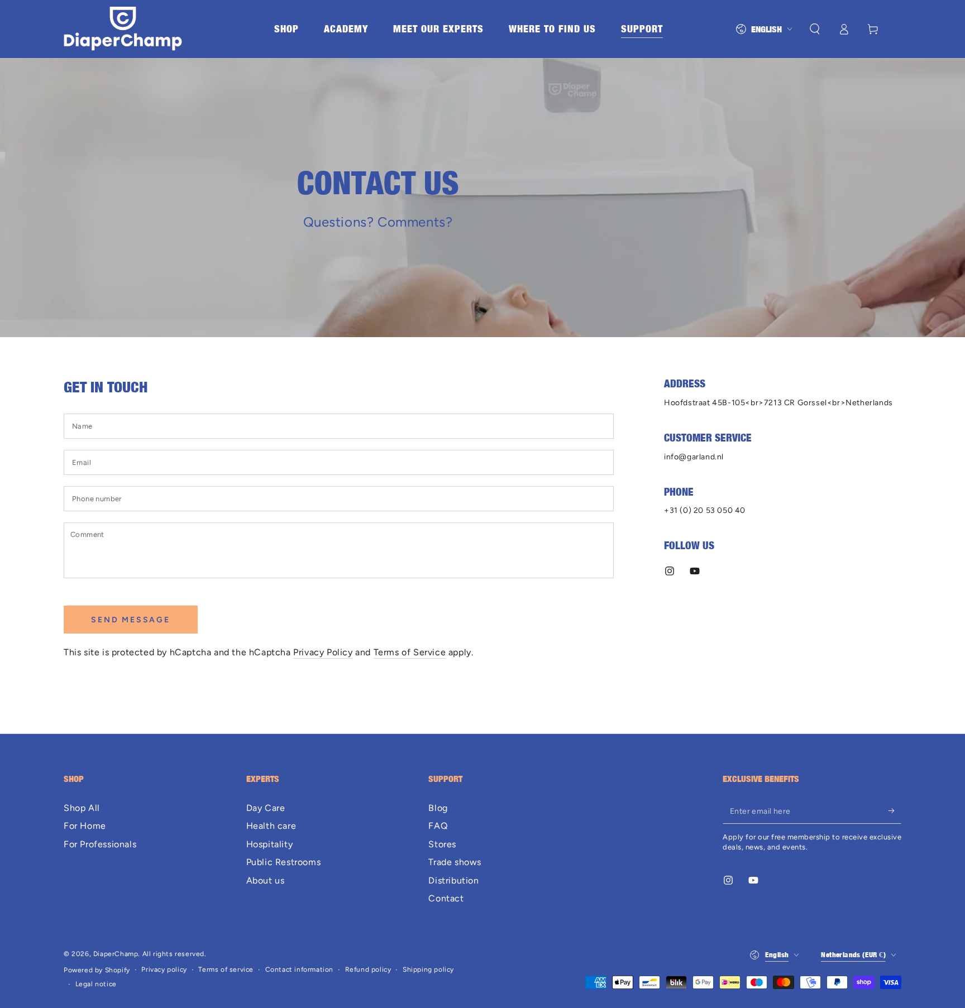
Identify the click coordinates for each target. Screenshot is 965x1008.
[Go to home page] (123, 29)
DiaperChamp (115, 954)
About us (265, 880)
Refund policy (368, 969)
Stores (442, 844)
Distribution (453, 880)
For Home (85, 825)
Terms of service (226, 969)
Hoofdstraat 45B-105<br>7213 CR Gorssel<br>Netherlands (778, 402)
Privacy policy (164, 969)
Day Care (267, 808)
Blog (437, 808)
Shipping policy (428, 969)
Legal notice (96, 984)
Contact (446, 898)
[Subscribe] (894, 811)
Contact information (299, 969)
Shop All (82, 808)
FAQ (437, 825)
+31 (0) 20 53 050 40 (705, 510)
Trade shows (454, 862)
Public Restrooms (283, 862)
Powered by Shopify (97, 970)
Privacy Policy (322, 652)
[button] (814, 29)
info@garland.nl (694, 457)
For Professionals (100, 844)
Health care (272, 825)
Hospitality (269, 844)
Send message (130, 620)
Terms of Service (410, 652)
